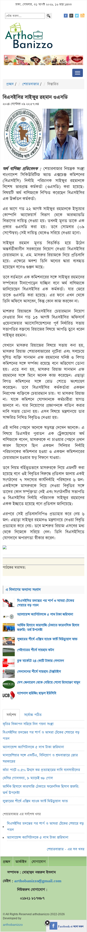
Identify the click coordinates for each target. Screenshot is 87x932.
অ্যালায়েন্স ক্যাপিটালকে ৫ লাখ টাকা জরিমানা (45, 614)
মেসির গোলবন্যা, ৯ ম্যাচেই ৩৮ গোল (28, 778)
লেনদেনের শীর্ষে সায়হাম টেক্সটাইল (39, 671)
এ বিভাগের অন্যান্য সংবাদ (23, 589)
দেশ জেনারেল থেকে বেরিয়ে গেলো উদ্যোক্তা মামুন (48, 682)
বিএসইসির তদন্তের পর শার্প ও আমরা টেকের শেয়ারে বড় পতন (45, 603)
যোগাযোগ (39, 861)
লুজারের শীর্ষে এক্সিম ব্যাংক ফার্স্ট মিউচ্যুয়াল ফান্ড (47, 639)
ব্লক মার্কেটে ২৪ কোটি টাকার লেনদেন (40, 660)
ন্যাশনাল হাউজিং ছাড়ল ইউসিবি (36, 693)
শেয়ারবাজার (30, 84)
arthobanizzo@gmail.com (37, 880)
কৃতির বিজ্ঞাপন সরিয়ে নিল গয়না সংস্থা (28, 723)
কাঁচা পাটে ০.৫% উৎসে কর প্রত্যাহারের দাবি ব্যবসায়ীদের (41, 769)
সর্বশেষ (11, 714)
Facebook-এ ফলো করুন (70, 926)
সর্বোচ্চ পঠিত (33, 714)
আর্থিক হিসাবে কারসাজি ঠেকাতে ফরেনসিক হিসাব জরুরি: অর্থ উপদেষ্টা (48, 627)
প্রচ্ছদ (10, 84)
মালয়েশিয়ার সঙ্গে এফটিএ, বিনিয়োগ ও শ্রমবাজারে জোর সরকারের (40, 758)
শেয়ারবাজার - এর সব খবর (65, 849)
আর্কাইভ (21, 861)
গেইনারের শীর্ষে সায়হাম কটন (35, 650)
